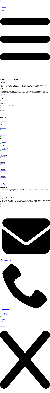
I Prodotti (4, 7)
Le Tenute (4, 5)
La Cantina (4, 4)
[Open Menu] (0, 311)
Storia (3, 3)
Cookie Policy (5, 313)
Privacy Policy (5, 314)
